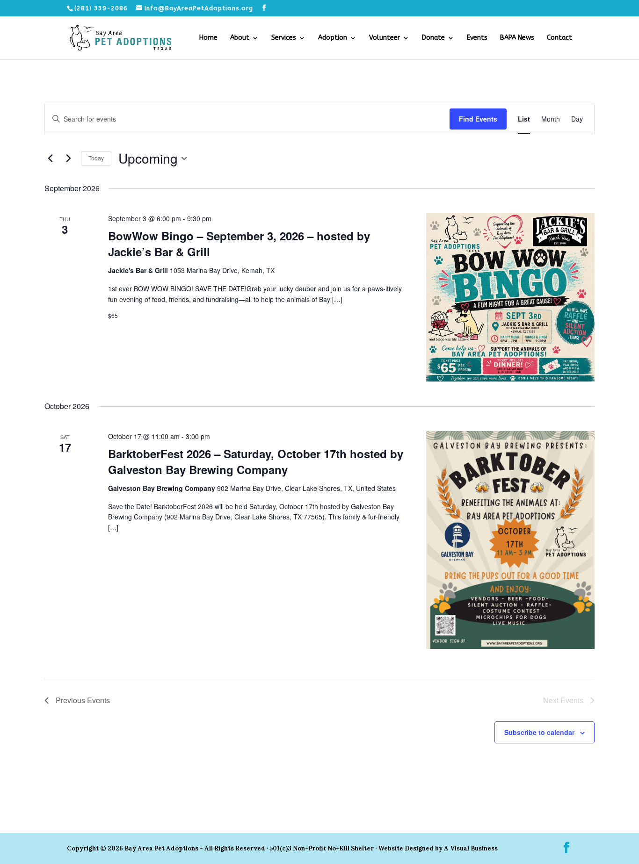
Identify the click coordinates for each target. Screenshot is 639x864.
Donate (433, 38)
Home (208, 38)
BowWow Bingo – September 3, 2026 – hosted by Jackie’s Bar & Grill (239, 243)
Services (283, 38)
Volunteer (384, 38)
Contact (559, 38)
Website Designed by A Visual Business (438, 848)
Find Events (478, 118)
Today (96, 158)
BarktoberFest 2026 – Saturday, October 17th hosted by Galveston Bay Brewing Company (255, 461)
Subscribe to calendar (539, 732)
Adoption (332, 38)
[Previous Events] (50, 158)
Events (477, 38)
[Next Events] (68, 158)
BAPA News (517, 38)
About (239, 38)
